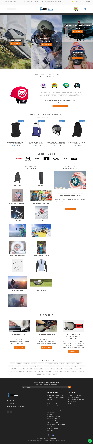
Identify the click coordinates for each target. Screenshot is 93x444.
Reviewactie (50, 430)
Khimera (60, 366)
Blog (77, 14)
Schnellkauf (16, 142)
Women (48, 371)
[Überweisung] (40, 435)
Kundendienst (51, 412)
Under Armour (31, 371)
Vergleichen (71, 403)
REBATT (18, 14)
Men (82, 366)
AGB (48, 401)
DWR (62, 363)
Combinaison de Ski (52, 363)
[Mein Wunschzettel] (83, 1)
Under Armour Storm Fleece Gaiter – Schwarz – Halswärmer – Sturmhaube (15, 144)
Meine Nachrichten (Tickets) (76, 399)
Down (79, 363)
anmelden (88, 1)
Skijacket (68, 368)
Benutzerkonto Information (75, 395)
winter (81, 371)
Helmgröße (58, 14)
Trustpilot (63, 440)
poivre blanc (64, 371)
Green (25, 366)
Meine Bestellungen (73, 397)
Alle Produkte (71, 406)
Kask (40, 366)
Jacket (33, 366)
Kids (67, 366)
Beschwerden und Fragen (54, 416)
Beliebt (55, 117)
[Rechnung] (48, 435)
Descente (70, 363)
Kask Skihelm (49, 366)
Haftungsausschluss (53, 403)
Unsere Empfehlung (40, 117)
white (74, 371)
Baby (19, 363)
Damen (23, 14)
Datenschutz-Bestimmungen (55, 406)
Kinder (36, 14)
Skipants (78, 368)
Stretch (11, 371)
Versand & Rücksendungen (54, 410)
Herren (30, 14)
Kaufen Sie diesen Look (60, 106)
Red (46, 368)
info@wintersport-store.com (16, 406)
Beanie (26, 363)
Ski (52, 368)
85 (54, 374)
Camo (41, 363)
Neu (50, 117)
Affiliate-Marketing (52, 420)
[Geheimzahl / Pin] (52, 435)
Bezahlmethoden (52, 408)
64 (48, 374)
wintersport (41, 374)
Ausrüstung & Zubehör (46, 14)
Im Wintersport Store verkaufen (56, 397)
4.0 (12, 363)
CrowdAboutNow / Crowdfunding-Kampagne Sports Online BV (56, 425)
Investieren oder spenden (54, 428)
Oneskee (21, 368)
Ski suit (60, 368)
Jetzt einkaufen (15, 43)
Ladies (74, 366)
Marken (81, 14)
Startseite (12, 14)
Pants (29, 368)
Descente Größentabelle (54, 418)
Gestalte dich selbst (68, 14)
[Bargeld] (44, 435)
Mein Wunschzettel (73, 401)
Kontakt (49, 399)
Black (33, 363)
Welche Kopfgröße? (52, 422)
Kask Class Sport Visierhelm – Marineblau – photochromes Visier (56, 144)
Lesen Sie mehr (70, 208)
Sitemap (49, 414)
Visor (40, 371)
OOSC (13, 368)
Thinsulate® (20, 371)
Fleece (10, 366)
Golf (18, 366)
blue (56, 371)
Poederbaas (38, 368)
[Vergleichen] (80, 1)
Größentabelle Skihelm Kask (55, 395)
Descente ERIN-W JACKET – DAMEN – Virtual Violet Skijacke (36, 144)
